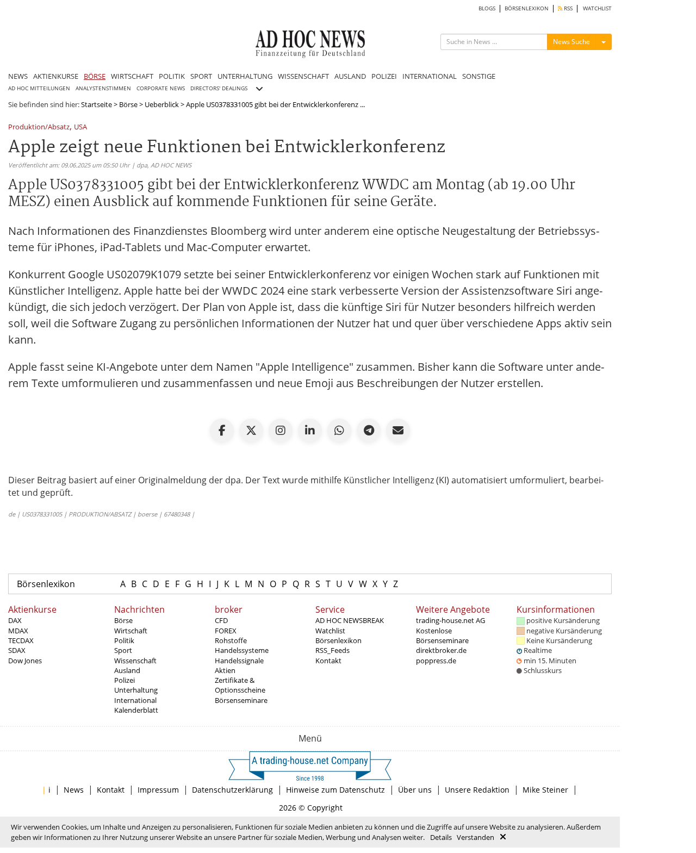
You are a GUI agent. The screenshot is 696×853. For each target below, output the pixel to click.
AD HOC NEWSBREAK (349, 620)
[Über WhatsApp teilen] (339, 431)
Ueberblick (162, 104)
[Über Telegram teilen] (369, 431)
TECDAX (21, 640)
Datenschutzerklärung (232, 789)
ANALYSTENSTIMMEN (103, 88)
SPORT (201, 76)
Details (441, 837)
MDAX (18, 631)
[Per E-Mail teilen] (398, 431)
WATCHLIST (597, 8)
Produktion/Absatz (39, 127)
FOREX (226, 631)
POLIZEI (384, 76)
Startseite (96, 104)
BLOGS (486, 8)
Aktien (225, 670)
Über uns (415, 789)
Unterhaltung (136, 690)
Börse (128, 104)
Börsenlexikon (46, 584)
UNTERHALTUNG (244, 76)
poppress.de (436, 660)
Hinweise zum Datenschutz (335, 789)
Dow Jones (25, 660)
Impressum (158, 789)
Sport (123, 650)
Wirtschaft (130, 631)
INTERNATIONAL (429, 76)
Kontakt (328, 660)
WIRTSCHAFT (132, 76)
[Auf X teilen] (251, 431)
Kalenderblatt (136, 710)
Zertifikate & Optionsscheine (240, 685)
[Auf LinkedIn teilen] (310, 431)
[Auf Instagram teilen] (281, 431)
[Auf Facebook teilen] (222, 431)
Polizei (124, 680)
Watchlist (330, 631)
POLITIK (172, 76)
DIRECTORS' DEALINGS (218, 88)
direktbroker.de (441, 650)
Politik (124, 640)
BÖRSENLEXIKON (527, 8)
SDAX (17, 650)
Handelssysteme (242, 650)
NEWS (18, 76)
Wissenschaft (135, 660)
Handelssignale (239, 660)
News (74, 789)
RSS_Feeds (332, 650)
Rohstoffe (231, 640)
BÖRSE (94, 76)
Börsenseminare (241, 700)
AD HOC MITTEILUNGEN (39, 88)
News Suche (571, 41)
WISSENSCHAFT (303, 76)
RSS (567, 8)
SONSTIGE (478, 76)
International (135, 700)
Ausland (127, 670)
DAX (15, 620)
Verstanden (475, 837)
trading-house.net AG (450, 620)
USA (80, 127)
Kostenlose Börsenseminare (442, 635)
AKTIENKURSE (55, 76)
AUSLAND (350, 76)
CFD (221, 620)
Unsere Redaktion (477, 789)
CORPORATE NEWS (160, 88)
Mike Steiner (545, 789)
